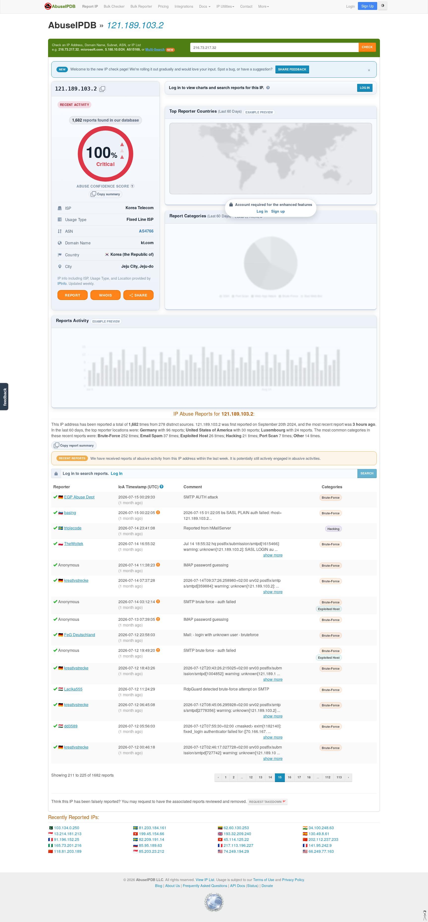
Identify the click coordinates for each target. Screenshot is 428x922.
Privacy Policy (293, 879)
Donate (267, 885)
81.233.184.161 (152, 827)
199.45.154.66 (151, 833)
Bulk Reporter (141, 6)
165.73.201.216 (67, 845)
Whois (105, 295)
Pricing (163, 6)
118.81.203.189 (67, 851)
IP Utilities (224, 6)
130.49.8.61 (319, 833)
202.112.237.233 (323, 839)
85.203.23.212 (151, 851)
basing (70, 512)
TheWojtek (73, 543)
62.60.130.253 (236, 827)
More (262, 6)
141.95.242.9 (320, 845)
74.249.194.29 (236, 851)
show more (273, 555)
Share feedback (292, 69)
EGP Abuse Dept (79, 497)
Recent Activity (75, 105)
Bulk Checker (114, 6)
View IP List (205, 879)
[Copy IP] (102, 89)
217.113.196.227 (238, 845)
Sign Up (367, 5)
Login (350, 6)
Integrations (184, 6)
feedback (4, 397)
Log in (262, 211)
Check (367, 47)
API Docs (237, 885)
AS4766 (146, 231)
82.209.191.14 (151, 839)
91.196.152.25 (66, 839)
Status (252, 885)
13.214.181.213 (67, 833)
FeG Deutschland (79, 634)
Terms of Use (263, 879)
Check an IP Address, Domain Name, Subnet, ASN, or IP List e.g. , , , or (112, 47)
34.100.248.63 (321, 827)
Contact (246, 6)
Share (140, 295)
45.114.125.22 (236, 839)
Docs (203, 6)
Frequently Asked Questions (205, 885)
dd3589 (71, 726)
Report (72, 295)
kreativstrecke (76, 580)
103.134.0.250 (66, 827)
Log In (365, 87)
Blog (158, 885)
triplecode (72, 528)
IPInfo (62, 283)
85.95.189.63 (150, 845)
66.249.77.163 (321, 851)
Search (367, 473)
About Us (172, 885)
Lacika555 (73, 689)
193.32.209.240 (237, 833)
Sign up (278, 211)
